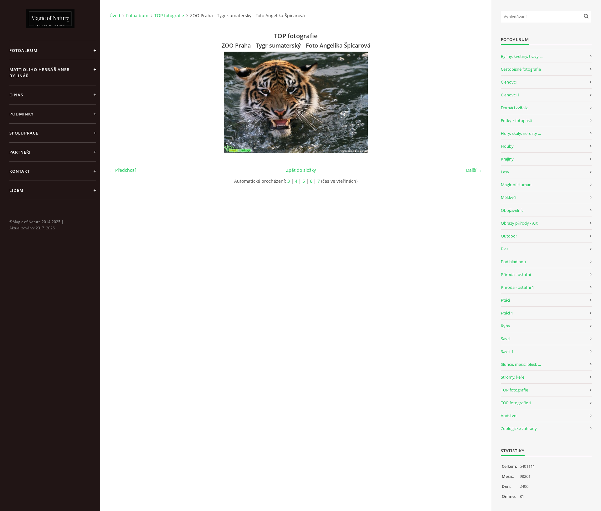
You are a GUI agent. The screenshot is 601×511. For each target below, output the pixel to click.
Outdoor (509, 236)
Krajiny (507, 159)
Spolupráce (23, 133)
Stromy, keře (512, 377)
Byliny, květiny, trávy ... (521, 56)
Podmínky (21, 114)
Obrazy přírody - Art (519, 223)
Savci (505, 338)
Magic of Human (516, 184)
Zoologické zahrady (519, 428)
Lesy (505, 172)
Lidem (16, 190)
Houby (507, 146)
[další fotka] (472, 102)
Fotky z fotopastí (516, 120)
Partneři (20, 152)
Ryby (505, 326)
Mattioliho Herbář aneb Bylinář (39, 73)
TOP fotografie (169, 15)
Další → (474, 170)
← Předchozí (123, 170)
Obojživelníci (512, 210)
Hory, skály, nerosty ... (521, 133)
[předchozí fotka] (120, 102)
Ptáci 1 (507, 313)
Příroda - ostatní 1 (517, 287)
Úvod (115, 15)
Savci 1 (507, 351)
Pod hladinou (513, 261)
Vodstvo (508, 415)
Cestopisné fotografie (521, 69)
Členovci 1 (510, 95)
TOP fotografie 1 (516, 403)
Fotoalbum (23, 50)
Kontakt (19, 171)
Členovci (508, 82)
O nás (16, 95)
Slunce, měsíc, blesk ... (521, 364)
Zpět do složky (301, 170)
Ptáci (505, 300)
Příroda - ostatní (516, 274)
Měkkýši (508, 197)
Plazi (505, 249)
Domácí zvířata (514, 107)
